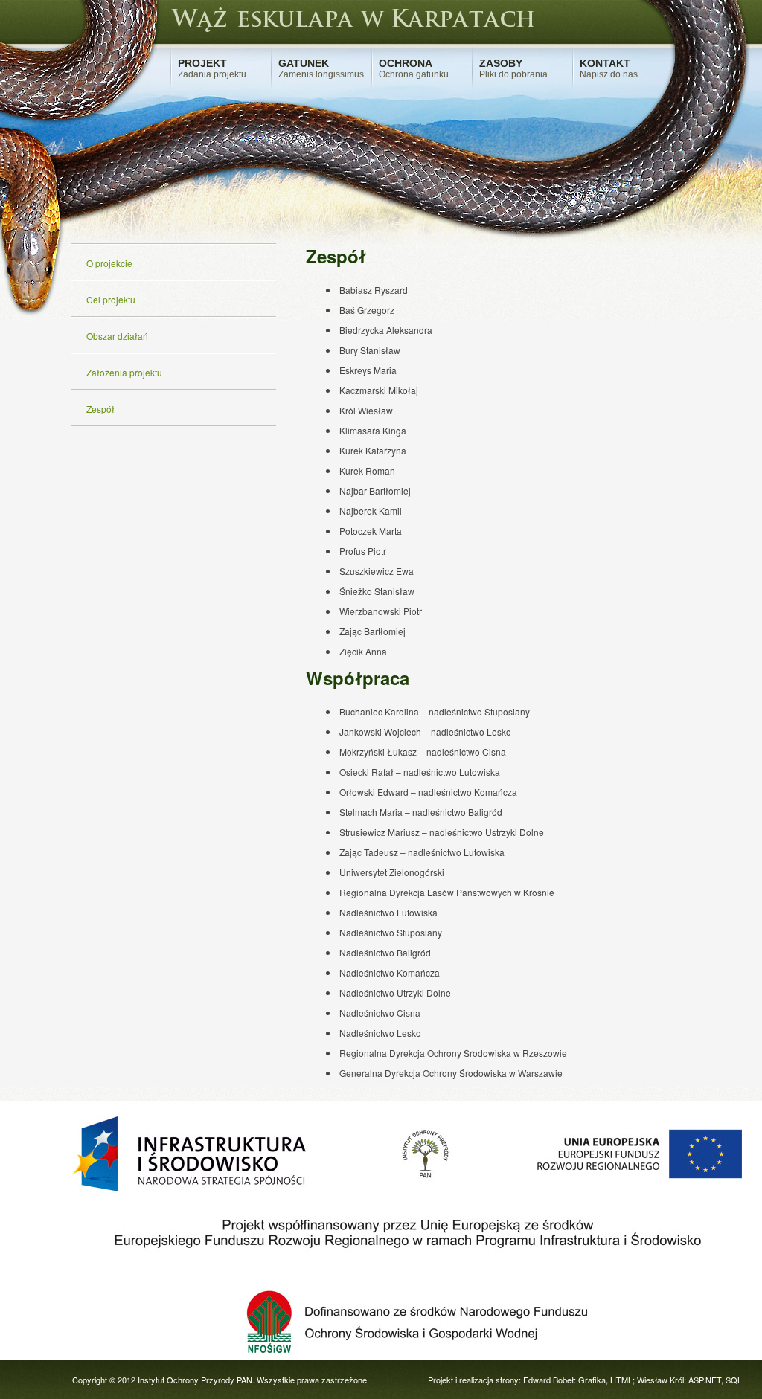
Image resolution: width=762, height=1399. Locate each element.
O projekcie (109, 263)
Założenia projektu (124, 372)
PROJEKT (212, 68)
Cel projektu (110, 299)
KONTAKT (609, 68)
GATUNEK (321, 68)
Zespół (100, 408)
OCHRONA (414, 68)
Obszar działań (117, 335)
